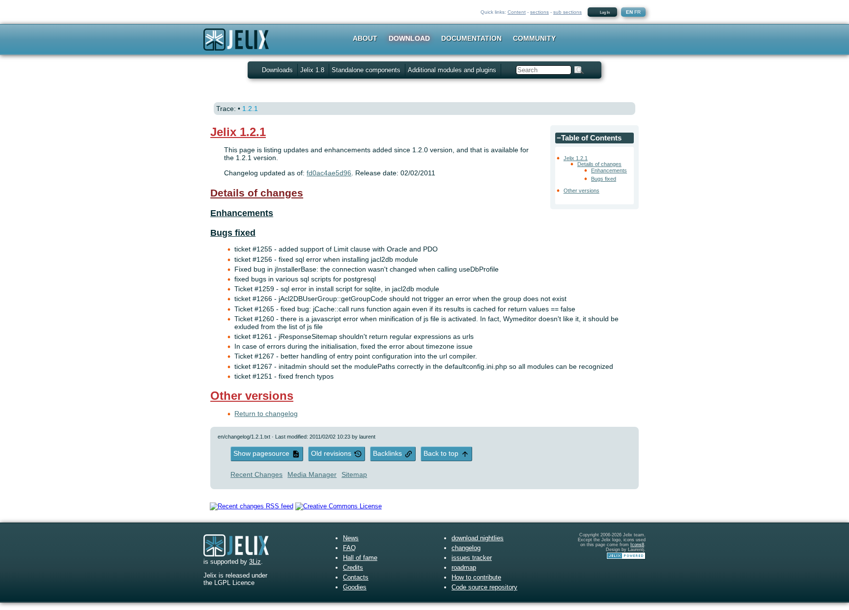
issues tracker (472, 557)
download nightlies (478, 538)
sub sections (567, 12)
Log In (605, 12)
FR (637, 12)
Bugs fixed (603, 179)
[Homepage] (236, 46)
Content (517, 12)
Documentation (471, 38)
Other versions (581, 191)
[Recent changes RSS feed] (251, 506)
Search (579, 70)
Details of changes (599, 164)
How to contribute (476, 577)
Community (534, 38)
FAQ (349, 548)
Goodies (355, 587)
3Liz (255, 561)
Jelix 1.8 (312, 70)
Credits (353, 567)
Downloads (277, 70)
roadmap (464, 567)
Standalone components (366, 70)
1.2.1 (250, 108)
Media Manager (312, 474)
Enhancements (609, 170)
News (351, 538)
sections (539, 12)
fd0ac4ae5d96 (329, 173)
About (365, 38)
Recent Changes (256, 474)
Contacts (355, 577)
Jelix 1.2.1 (576, 158)
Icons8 (637, 544)
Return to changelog (266, 413)
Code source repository (484, 587)
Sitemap (354, 474)
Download (409, 38)
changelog (466, 548)
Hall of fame (360, 557)
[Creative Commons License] (338, 506)
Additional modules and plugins (452, 70)
